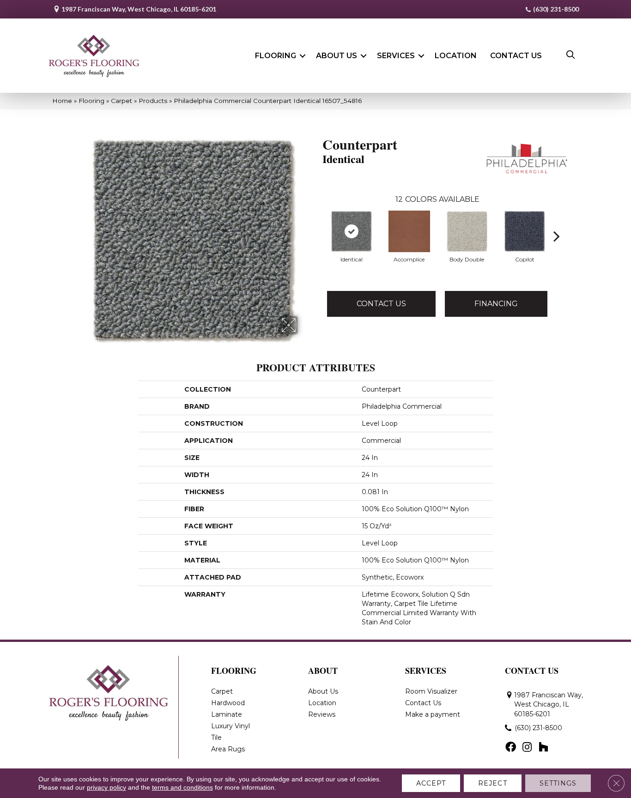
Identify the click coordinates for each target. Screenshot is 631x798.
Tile (216, 737)
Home (62, 100)
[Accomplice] (409, 231)
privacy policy (106, 787)
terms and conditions (182, 787)
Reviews (321, 714)
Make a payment (432, 714)
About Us (336, 55)
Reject (492, 783)
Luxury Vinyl (230, 726)
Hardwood (228, 703)
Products (153, 100)
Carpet (121, 100)
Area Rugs (228, 749)
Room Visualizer (431, 691)
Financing (496, 303)
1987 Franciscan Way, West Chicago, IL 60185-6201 (138, 9)
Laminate (226, 714)
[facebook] (510, 748)
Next (557, 222)
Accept (431, 783)
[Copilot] (525, 231)
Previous (318, 222)
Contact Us (516, 55)
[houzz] (543, 748)
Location (456, 55)
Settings (558, 783)
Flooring (275, 55)
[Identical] (351, 231)
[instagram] (527, 748)
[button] (302, 56)
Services (396, 55)
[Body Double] (467, 231)
